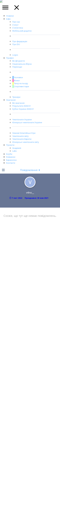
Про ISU (16, 44)
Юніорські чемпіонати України (27, 122)
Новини (10, 15)
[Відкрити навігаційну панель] (3, 170)
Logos (15, 54)
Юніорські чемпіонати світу (25, 142)
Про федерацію (19, 41)
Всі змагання (18, 103)
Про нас (16, 21)
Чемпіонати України (22, 119)
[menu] (5, 8)
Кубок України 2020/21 (23, 109)
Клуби (9, 154)
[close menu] (16, 8)
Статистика (17, 27)
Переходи (17, 66)
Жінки (17, 80)
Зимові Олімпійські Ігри (23, 133)
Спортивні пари (21, 86)
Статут (15, 24)
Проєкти (10, 145)
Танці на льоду (21, 83)
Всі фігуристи (18, 60)
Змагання (11, 100)
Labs (14, 151)
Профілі (10, 58)
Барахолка (11, 160)
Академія (16, 148)
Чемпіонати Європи (21, 139)
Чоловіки (18, 77)
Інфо (8, 18)
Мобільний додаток (22, 30)
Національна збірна (22, 64)
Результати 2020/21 (21, 105)
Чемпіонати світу (20, 136)
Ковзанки (10, 157)
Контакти (10, 162)
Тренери (16, 97)
